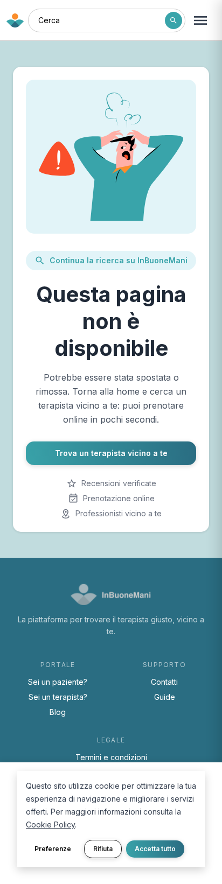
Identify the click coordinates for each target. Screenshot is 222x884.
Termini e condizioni (111, 757)
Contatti (164, 681)
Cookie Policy (50, 824)
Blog (58, 712)
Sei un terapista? (58, 696)
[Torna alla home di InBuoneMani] (15, 20)
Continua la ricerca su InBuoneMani (119, 260)
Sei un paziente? (57, 681)
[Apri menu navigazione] (200, 20)
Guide (164, 696)
